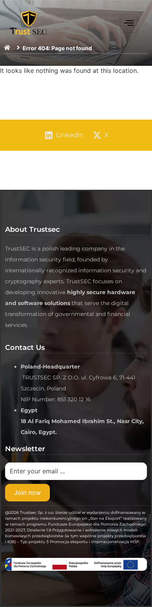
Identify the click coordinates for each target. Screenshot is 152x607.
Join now (27, 492)
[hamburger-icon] (129, 23)
